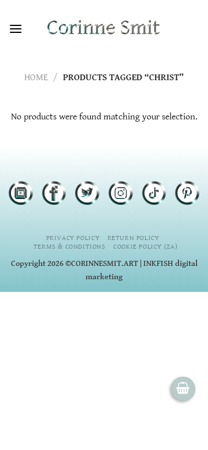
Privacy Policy (73, 238)
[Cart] (183, 389)
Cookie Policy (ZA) (145, 246)
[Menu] (16, 28)
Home (36, 77)
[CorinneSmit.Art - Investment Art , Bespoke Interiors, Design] (103, 28)
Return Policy (133, 238)
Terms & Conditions (70, 246)
